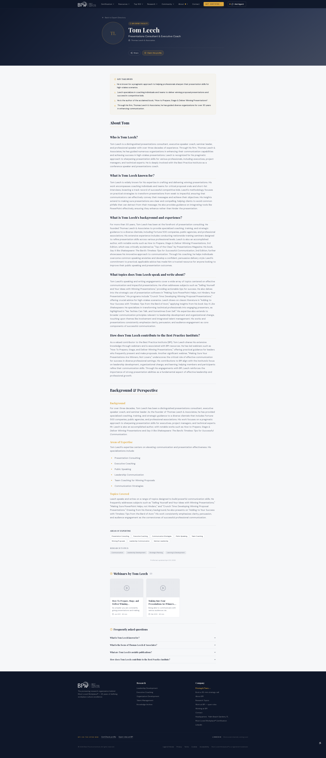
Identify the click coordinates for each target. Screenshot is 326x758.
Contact (196, 4)
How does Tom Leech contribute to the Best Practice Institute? (140, 659)
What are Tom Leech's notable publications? (131, 652)
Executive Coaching (145, 692)
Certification (106, 4)
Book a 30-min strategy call (207, 692)
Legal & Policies (168, 747)
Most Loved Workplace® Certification (211, 721)
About (183, 4)
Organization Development (148, 696)
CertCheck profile (108, 737)
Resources (122, 4)
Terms (186, 747)
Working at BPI (201, 708)
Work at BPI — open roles (205, 704)
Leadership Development (147, 688)
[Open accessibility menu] (320, 743)
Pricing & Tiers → (203, 688)
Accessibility (204, 747)
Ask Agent (239, 4)
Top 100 (137, 4)
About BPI (199, 696)
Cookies (194, 747)
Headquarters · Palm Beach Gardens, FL (211, 717)
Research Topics (202, 700)
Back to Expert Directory (115, 17)
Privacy (179, 747)
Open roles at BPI (126, 737)
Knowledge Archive (144, 704)
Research (151, 4)
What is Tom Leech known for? (125, 637)
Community (167, 4)
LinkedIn (198, 725)
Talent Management (145, 700)
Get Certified (213, 4)
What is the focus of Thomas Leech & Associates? (133, 645)
